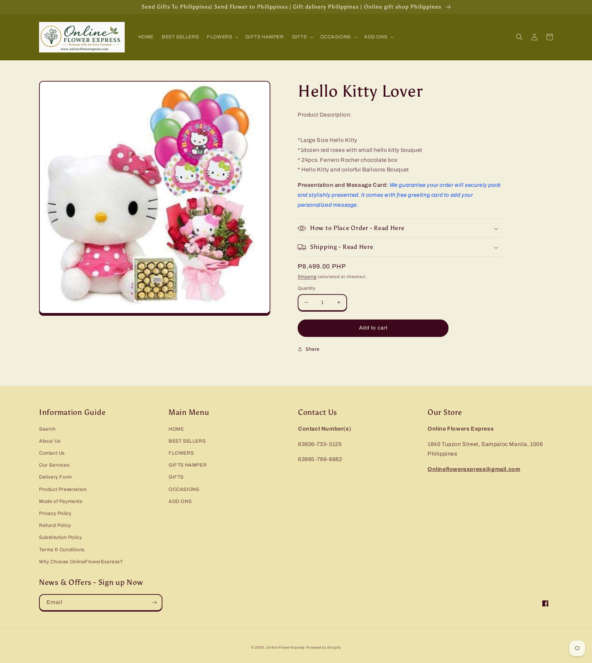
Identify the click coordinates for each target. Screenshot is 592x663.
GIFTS (176, 477)
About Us (50, 441)
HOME (176, 429)
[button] (222, 37)
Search (47, 429)
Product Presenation (63, 489)
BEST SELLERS (187, 441)
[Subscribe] (154, 602)
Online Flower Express (285, 647)
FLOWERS (181, 453)
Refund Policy (55, 525)
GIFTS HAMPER (188, 465)
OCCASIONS (184, 489)
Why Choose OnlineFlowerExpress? (81, 561)
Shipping (307, 276)
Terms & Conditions (62, 549)
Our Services (54, 465)
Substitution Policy (60, 537)
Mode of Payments (61, 501)
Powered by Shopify (323, 647)
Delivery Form (55, 477)
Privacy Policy (55, 513)
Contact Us (52, 453)
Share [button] (313, 349)
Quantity (307, 288)
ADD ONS (180, 501)
